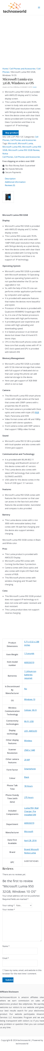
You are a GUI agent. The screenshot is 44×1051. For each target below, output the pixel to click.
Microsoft (12, 143)
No (25, 688)
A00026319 (29, 662)
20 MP (27, 759)
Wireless (28, 740)
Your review (8, 909)
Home (5, 68)
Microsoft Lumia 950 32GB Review (23, 150)
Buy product (12, 132)
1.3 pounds (29, 653)
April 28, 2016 (30, 840)
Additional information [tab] (15, 182)
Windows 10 (29, 699)
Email (5, 958)
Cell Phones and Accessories (22, 68)
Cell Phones (7, 157)
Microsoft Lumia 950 (11, 146)
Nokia (5, 153)
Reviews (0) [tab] (10, 185)
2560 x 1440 (29, 750)
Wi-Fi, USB (29, 721)
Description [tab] (10, 178)
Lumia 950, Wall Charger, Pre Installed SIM (31, 811)
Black (26, 777)
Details (34, 87)
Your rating (8, 905)
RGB (37, 412)
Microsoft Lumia (25, 143)
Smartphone (30, 768)
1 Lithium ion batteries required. (30, 674)
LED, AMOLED (30, 731)
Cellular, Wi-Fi (30, 710)
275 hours (28, 797)
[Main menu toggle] (39, 7)
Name (6, 946)
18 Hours (28, 786)
